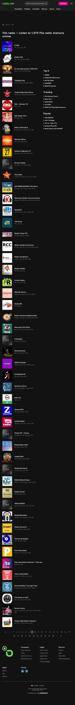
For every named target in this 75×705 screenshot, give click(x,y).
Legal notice (43, 656)
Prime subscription (64, 658)
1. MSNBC (46, 75)
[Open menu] (71, 3)
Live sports (35, 9)
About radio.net (25, 650)
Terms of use (44, 650)
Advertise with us (26, 656)
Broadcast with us (26, 658)
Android (4, 676)
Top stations (18, 9)
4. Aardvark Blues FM (50, 126)
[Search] (46, 3)
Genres (52, 9)
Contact (61, 650)
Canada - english (38, 685)
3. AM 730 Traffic (48, 80)
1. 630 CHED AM (48, 117)
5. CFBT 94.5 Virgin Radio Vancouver (54, 107)
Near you (44, 9)
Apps (60, 653)
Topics (58, 9)
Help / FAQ (62, 656)
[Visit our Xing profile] (26, 671)
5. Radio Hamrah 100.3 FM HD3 (52, 128)
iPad (3, 673)
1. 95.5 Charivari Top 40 (50, 96)
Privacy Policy (44, 653)
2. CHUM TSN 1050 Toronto (51, 78)
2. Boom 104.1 (47, 99)
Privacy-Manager (45, 661)
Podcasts (27, 9)
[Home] (3, 24)
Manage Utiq (43, 658)
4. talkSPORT (47, 83)
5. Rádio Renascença (49, 86)
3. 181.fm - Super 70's (50, 123)
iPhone (4, 670)
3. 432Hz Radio (48, 102)
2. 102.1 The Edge (48, 120)
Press (23, 653)
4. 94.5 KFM (47, 104)
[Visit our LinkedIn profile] (22, 671)
